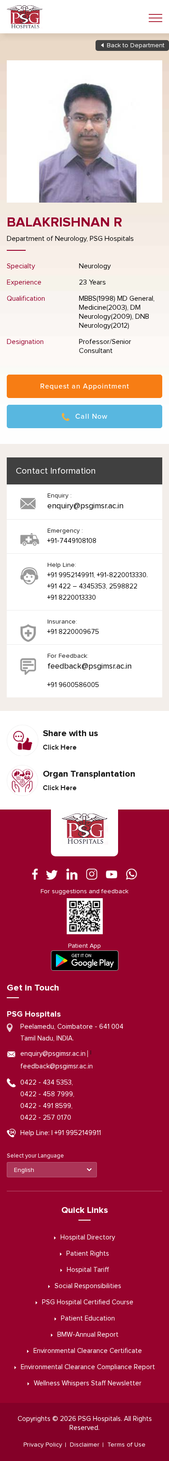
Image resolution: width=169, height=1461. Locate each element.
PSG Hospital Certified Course (87, 1302)
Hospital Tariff (88, 1270)
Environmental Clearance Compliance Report (88, 1367)
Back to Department (135, 45)
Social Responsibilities (88, 1286)
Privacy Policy (42, 1445)
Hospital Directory (87, 1237)
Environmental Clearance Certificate (87, 1351)
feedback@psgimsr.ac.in (89, 666)
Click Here (60, 747)
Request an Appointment (84, 386)
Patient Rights (87, 1253)
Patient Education (88, 1318)
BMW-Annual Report (88, 1334)
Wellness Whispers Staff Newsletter (88, 1383)
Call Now (91, 416)
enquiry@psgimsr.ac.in (85, 506)
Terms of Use (126, 1445)
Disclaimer (85, 1445)
